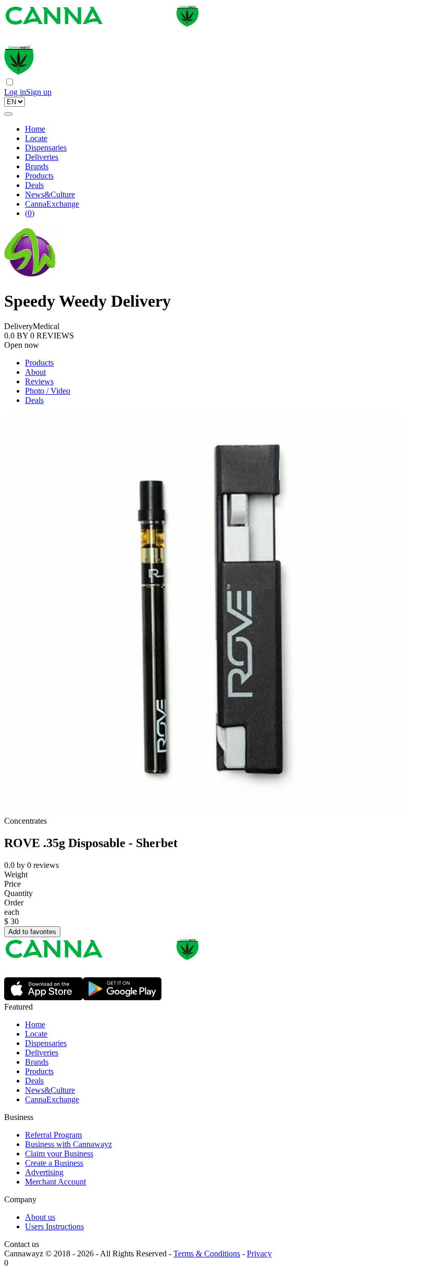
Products (39, 175)
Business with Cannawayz (68, 1144)
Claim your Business (59, 1153)
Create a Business (54, 1162)
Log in (15, 91)
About (35, 372)
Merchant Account (55, 1181)
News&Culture (50, 194)
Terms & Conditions (206, 1253)
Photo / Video (47, 390)
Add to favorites (32, 932)
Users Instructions (54, 1226)
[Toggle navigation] (8, 114)
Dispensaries (46, 147)
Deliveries (41, 157)
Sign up (39, 91)
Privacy (259, 1253)
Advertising (44, 1172)
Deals (34, 185)
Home (35, 128)
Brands (36, 166)
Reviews (39, 381)
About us (40, 1217)
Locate (36, 138)
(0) (29, 213)
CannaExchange (52, 203)
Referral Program (53, 1134)
